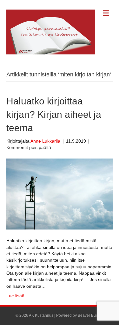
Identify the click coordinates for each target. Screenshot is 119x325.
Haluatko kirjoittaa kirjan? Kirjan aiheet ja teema (53, 114)
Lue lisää (15, 295)
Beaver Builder (90, 315)
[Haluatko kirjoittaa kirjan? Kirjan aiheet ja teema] (59, 193)
